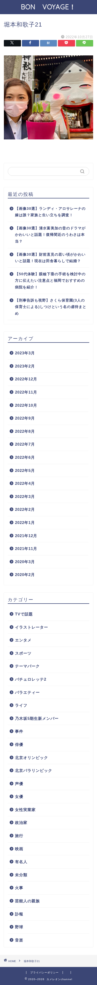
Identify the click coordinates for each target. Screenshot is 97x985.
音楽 (19, 940)
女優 (19, 796)
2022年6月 (25, 457)
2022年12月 (26, 379)
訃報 (19, 914)
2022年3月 (25, 496)
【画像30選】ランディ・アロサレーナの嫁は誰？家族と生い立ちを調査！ (50, 212)
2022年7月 (25, 444)
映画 (19, 849)
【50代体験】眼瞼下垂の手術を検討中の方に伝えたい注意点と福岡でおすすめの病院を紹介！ (50, 280)
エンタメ (23, 640)
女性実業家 (25, 809)
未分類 (21, 875)
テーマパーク (27, 666)
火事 (19, 888)
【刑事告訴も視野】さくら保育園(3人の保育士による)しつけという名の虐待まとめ (50, 306)
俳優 (19, 744)
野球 (19, 927)
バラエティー (27, 692)
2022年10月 (26, 405)
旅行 (19, 835)
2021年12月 (26, 535)
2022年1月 (25, 522)
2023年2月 (25, 366)
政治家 (21, 822)
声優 (19, 783)
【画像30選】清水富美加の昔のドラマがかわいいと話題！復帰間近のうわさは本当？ (50, 234)
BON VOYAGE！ (52, 7)
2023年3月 (25, 353)
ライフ (21, 705)
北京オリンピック (31, 757)
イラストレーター (31, 627)
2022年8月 (25, 431)
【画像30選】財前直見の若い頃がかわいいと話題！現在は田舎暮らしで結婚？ (50, 258)
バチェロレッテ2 (30, 679)
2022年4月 (25, 483)
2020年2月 (25, 574)
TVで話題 (24, 614)
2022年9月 (25, 418)
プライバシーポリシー (44, 972)
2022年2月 (25, 509)
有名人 (21, 861)
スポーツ (23, 653)
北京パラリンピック (33, 770)
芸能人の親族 (27, 901)
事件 (19, 731)
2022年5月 (25, 470)
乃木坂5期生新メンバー (37, 718)
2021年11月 (26, 548)
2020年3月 (25, 562)
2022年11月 (26, 392)
